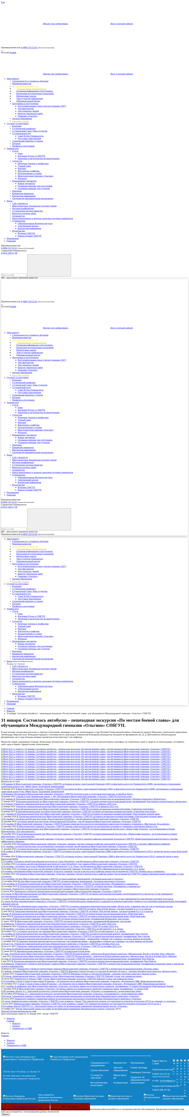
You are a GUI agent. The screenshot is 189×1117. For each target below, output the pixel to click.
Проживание (13, 238)
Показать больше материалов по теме (18, 1011)
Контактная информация (24, 196)
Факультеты (120, 1062)
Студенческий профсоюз (24, 128)
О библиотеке (18, 221)
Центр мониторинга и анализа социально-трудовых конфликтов (42, 218)
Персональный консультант (25, 1106)
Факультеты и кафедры (28, 171)
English (13, 52)
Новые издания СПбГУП (30, 236)
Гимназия (11, 241)
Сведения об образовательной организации (32, 198)
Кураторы (16, 126)
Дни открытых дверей (28, 111)
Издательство (18, 231)
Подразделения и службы (30, 173)
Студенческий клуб (21, 133)
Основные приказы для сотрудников (35, 186)
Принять (5, 1114)
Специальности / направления (100, 1064)
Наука (9, 201)
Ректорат (22, 168)
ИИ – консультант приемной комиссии (19, 277)
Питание (16, 143)
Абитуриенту (13, 78)
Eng (3, 2)
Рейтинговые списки (26, 96)
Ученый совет (24, 166)
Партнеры (17, 191)
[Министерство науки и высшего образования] (104, 1097)
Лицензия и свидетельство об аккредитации (38, 158)
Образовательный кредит (28, 101)
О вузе (15, 151)
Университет (13, 148)
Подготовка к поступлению (25, 103)
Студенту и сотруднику (18, 123)
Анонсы (16, 1026)
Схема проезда (138, 1067)
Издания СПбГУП (26, 233)
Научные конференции (23, 208)
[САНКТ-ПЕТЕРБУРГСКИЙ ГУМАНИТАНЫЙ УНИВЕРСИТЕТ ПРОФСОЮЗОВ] (46, 1058)
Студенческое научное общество (27, 211)
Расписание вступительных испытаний (35, 93)
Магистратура (119, 1076)
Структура (17, 161)
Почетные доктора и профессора (33, 163)
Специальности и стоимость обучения (30, 81)
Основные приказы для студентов (34, 188)
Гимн (20, 153)
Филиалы (22, 178)
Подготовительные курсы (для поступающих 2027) (42, 106)
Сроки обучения (100, 1070)
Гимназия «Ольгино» (28, 116)
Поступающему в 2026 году (25, 86)
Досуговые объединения (29, 138)
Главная (10, 708)
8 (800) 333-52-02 (29, 47)
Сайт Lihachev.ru (20, 203)
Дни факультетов (26, 108)
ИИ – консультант (70, 1106)
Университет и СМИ (22, 1028)
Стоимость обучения (97, 1076)
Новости (11, 711)
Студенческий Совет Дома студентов (29, 131)
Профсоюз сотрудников (23, 146)
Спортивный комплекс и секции (27, 141)
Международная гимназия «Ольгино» (36, 176)
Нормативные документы (24, 181)
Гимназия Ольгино (140, 1072)
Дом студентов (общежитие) (29, 98)
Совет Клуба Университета (30, 136)
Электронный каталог (28, 226)
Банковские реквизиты (23, 193)
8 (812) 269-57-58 (9, 253)
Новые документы (26, 183)
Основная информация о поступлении (34, 91)
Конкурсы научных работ (24, 213)
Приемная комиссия (21, 83)
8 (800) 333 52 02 (9, 248)
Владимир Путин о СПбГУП (31, 156)
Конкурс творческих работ (30, 113)
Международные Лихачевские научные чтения (34, 206)
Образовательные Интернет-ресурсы (35, 223)
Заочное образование (22, 118)
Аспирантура (18, 216)
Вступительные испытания (99, 1084)
